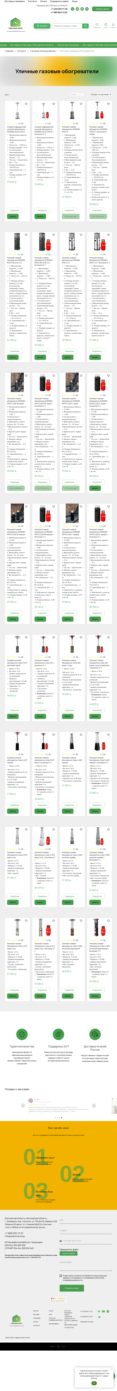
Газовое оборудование (43, 51)
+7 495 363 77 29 (59, 9)
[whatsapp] (107, 1312)
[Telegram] (87, 9)
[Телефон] (72, 9)
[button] (102, 9)
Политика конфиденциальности (56, 1319)
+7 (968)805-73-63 (86, 1317)
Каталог (21, 51)
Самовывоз (36, 1318)
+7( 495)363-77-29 (86, 1311)
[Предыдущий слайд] (23, 1105)
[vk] (99, 1312)
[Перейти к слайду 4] (61, 1117)
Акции (74, 1)
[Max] (82, 9)
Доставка (36, 1314)
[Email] (77, 9)
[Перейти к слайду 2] (57, 1117)
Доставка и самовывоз (15, 1)
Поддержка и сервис (59, 1)
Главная (9, 51)
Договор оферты (54, 1324)
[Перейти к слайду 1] (55, 1117)
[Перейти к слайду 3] (59, 1117)
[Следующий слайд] (94, 1105)
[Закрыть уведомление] (112, 1369)
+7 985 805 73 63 (59, 12)
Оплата (43, 1)
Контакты (32, 1)
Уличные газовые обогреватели (77, 51)
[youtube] (103, 1312)
